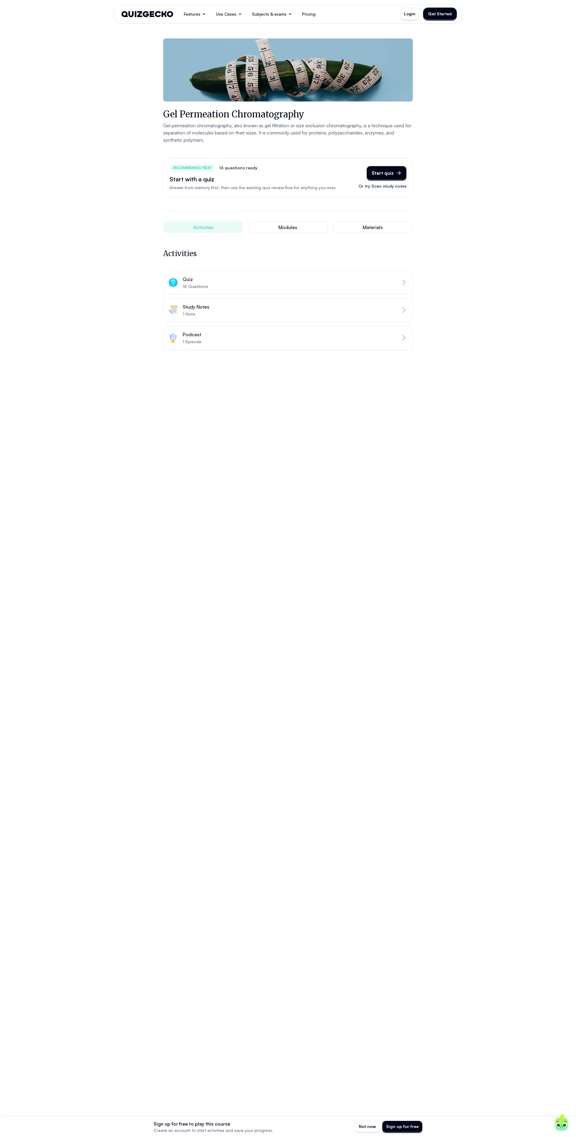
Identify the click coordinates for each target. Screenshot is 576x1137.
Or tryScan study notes (382, 186)
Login (410, 13)
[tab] (203, 227)
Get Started (440, 13)
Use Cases (226, 14)
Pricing (309, 14)
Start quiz (383, 173)
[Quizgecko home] (147, 14)
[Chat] (561, 1122)
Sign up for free (402, 1126)
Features (192, 14)
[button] (288, 283)
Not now (367, 1126)
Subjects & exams (269, 14)
